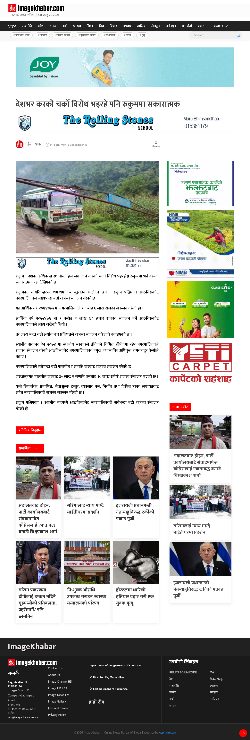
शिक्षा (90, 26)
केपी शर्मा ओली (22, 35)
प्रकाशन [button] (218, 26)
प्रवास (201, 26)
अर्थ (64, 26)
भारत (128, 35)
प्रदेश (41, 26)
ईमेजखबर (34, 144)
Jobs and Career (58, 708)
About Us (54, 675)
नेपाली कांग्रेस (63, 35)
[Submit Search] (238, 35)
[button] (238, 26)
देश (171, 679)
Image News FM (58, 695)
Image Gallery (57, 701)
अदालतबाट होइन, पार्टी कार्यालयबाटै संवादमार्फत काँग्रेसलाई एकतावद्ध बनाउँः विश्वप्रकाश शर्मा (197, 466)
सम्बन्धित (24, 449)
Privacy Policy (57, 715)
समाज (53, 26)
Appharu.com (167, 732)
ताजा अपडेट (180, 407)
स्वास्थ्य (76, 26)
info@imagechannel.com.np (23, 717)
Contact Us (55, 668)
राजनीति (27, 26)
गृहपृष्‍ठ (12, 26)
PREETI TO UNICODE (183, 672)
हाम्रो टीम (96, 702)
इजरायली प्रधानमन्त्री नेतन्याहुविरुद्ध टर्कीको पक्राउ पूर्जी (198, 589)
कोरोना (43, 35)
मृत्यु (143, 35)
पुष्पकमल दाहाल (88, 35)
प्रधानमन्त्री (110, 35)
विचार (113, 26)
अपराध (127, 26)
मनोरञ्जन (171, 26)
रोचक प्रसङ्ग (216, 679)
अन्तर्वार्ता (187, 26)
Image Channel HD (60, 681)
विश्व (101, 26)
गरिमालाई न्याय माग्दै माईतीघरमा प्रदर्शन (191, 529)
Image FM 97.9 (57, 688)
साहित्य (141, 26)
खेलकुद (155, 26)
